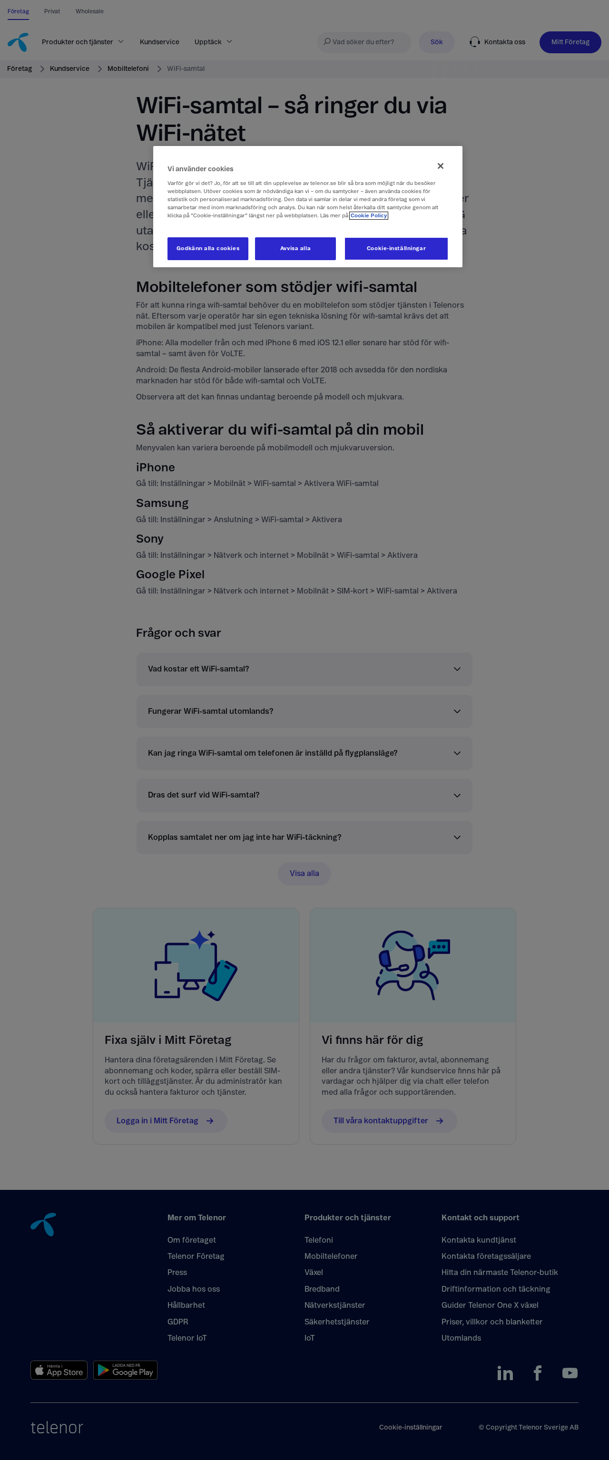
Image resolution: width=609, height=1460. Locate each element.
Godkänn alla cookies (208, 248)
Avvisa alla (295, 248)
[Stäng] (440, 166)
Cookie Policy (369, 215)
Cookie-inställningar (396, 248)
